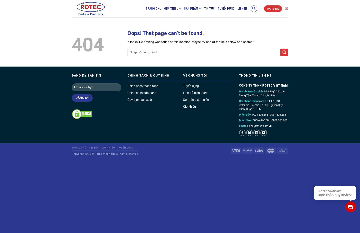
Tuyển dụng (226, 8)
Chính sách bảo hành (142, 93)
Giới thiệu (171, 8)
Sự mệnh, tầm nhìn (196, 100)
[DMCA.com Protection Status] (82, 114)
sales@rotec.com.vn (259, 125)
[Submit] (284, 52)
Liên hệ (243, 8)
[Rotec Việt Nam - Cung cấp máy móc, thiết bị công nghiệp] (98, 8)
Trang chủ (153, 8)
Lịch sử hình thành (195, 93)
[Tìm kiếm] (254, 8)
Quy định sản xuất (140, 100)
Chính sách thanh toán (143, 86)
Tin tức (209, 8)
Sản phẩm (191, 8)
